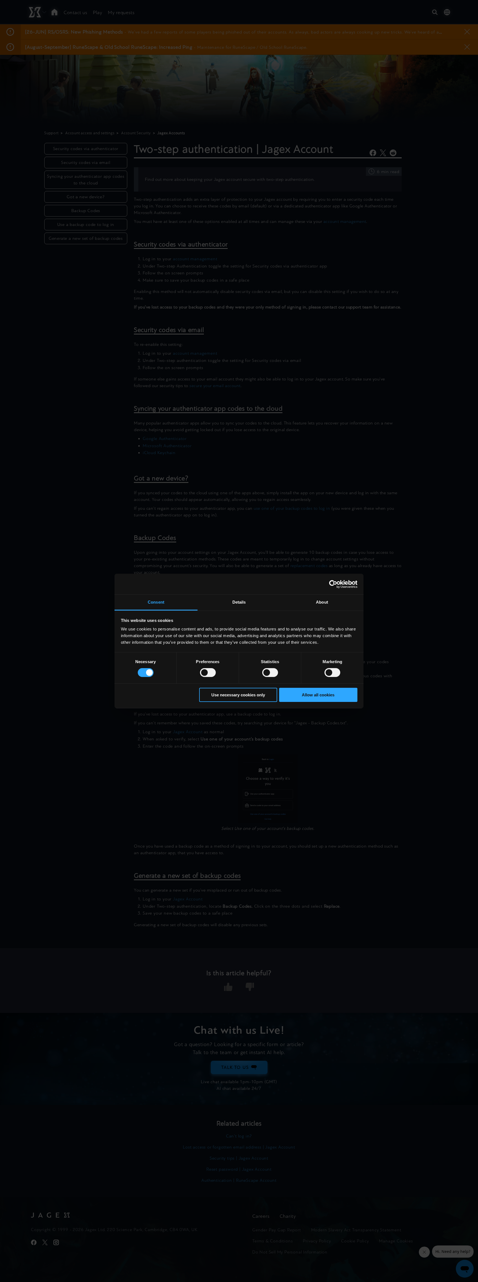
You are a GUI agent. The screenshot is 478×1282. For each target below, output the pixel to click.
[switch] (208, 672)
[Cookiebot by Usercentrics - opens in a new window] (333, 584)
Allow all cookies (318, 695)
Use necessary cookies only (238, 695)
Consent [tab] (156, 602)
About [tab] (322, 602)
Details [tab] (239, 602)
